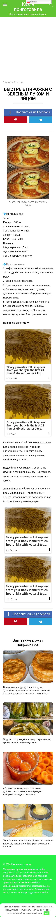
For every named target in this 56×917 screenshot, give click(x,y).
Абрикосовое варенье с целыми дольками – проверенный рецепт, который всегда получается (26, 492)
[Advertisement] (28, 46)
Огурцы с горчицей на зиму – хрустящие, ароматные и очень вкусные (27, 741)
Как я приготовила (28, 6)
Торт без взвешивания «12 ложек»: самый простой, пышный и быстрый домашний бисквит (28, 843)
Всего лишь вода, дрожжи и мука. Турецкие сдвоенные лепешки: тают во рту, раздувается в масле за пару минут (26, 690)
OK (46, 913)
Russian (33, 2)
